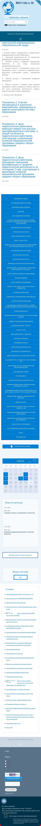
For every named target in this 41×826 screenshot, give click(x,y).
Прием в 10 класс (21, 402)
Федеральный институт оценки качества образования (19, 668)
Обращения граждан (21, 198)
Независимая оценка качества (20, 555)
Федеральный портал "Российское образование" (18, 689)
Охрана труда (20, 330)
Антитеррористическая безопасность (21, 380)
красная (9, 761)
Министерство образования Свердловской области (18, 664)
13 (20, 478)
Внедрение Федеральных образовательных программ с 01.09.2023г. (21, 385)
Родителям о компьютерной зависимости (21, 296)
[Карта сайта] (6, 17)
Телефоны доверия (21, 278)
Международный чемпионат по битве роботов (19, 533)
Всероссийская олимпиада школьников (21, 273)
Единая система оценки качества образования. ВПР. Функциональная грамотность (21, 245)
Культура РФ (9, 727)
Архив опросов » (9, 793)
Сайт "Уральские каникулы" (13, 649)
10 (5, 478)
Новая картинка (13, 779)
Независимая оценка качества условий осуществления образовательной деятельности (21, 306)
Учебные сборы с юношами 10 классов (19, 513)
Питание (21, 211)
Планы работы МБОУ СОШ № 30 (21, 325)
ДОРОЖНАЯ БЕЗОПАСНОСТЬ (21, 255)
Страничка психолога (21, 338)
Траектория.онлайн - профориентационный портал (18, 700)
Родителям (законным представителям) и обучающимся (21, 419)
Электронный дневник (22, 446)
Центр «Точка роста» (21, 240)
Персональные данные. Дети (13, 723)
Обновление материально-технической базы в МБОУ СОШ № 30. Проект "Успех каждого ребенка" (21, 391)
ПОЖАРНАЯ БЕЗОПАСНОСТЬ (21, 259)
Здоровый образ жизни (20, 371)
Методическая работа (21, 343)
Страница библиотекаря (21, 292)
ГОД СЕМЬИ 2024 (21, 437)
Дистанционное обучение (21, 216)
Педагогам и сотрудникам (21, 424)
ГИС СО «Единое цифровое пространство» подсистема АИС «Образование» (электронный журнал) (19, 683)
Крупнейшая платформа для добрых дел (16, 704)
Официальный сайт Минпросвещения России (17, 672)
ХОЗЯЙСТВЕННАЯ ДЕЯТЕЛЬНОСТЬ (21, 347)
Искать (26, 22)
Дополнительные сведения (21, 207)
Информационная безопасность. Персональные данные (21, 316)
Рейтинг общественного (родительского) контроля (21, 397)
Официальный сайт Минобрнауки (14, 676)
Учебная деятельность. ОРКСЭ (21, 236)
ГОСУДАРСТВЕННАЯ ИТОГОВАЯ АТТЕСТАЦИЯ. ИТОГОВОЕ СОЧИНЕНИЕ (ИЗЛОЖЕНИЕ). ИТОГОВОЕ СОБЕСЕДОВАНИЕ (21, 221)
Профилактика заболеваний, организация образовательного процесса (21, 268)
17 (5, 482)
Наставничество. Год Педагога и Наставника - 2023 (21, 360)
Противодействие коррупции (21, 203)
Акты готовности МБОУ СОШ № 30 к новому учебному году (21, 407)
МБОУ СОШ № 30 (25, 3)
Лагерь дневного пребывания (21, 282)
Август (34, 460)
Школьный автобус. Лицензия (21, 334)
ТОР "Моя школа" (20, 376)
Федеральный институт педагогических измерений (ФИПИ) (21, 632)
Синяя (8, 766)
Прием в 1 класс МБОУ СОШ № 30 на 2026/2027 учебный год (21, 287)
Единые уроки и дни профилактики (21, 321)
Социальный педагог (21, 311)
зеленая (9, 764)
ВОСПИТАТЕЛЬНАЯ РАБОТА (21, 232)
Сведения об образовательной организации (20, 34)
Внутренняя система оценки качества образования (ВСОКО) (21, 366)
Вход (20, 577)
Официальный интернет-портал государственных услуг (20, 594)
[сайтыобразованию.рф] (38, 3)
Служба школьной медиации (21, 301)
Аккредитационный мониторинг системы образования (21, 413)
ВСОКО (21, 432)
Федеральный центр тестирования (14, 653)
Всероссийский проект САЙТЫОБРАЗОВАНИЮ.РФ (19, 598)
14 (25, 478)
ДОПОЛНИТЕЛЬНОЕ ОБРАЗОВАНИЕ (21, 227)
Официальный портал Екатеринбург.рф (16, 602)
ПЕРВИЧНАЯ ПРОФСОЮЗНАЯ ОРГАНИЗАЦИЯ (21, 263)
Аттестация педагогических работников (21, 428)
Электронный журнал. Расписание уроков (21, 355)
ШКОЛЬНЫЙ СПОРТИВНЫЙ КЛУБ (21, 351)
